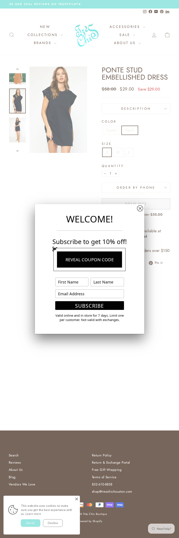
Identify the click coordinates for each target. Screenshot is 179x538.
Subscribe (89, 305)
